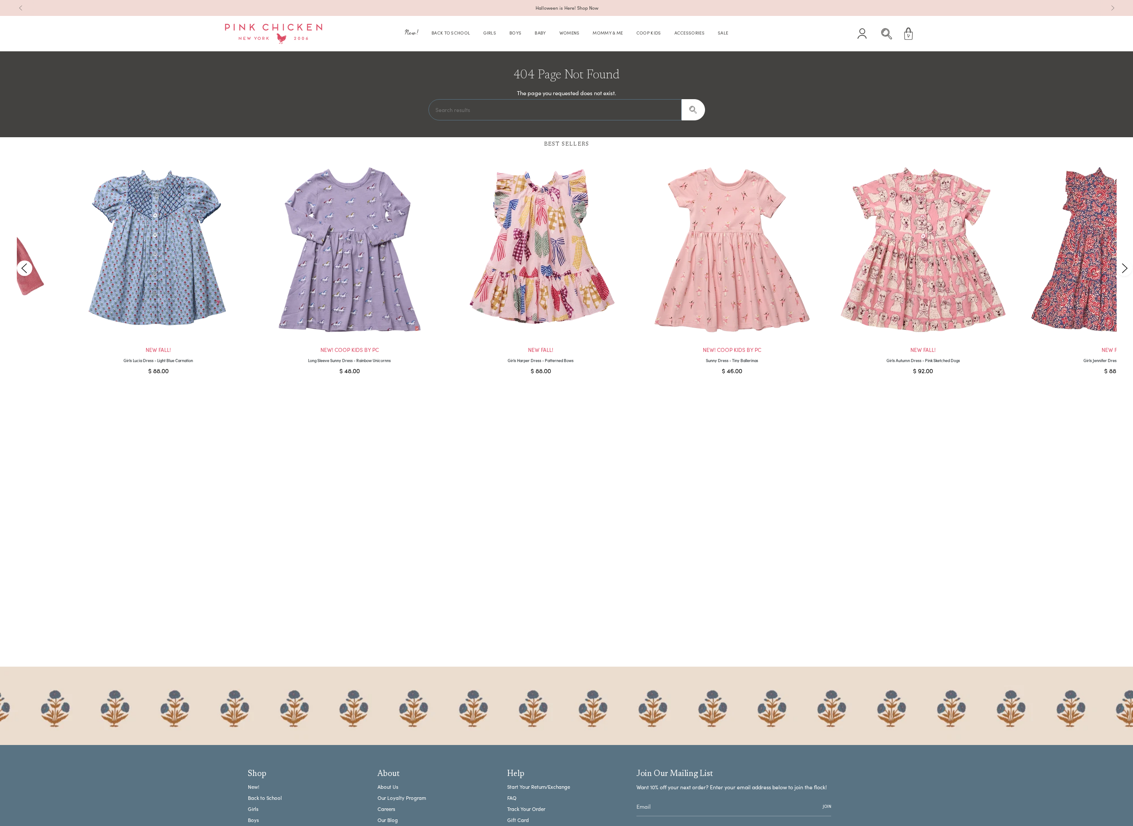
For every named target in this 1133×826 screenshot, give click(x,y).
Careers (386, 809)
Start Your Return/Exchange (538, 787)
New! (253, 787)
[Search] (693, 109)
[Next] (1113, 8)
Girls (253, 809)
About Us (388, 787)
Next (1124, 268)
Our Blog (388, 820)
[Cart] (908, 33)
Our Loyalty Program (402, 798)
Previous (24, 268)
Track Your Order (526, 809)
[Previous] (21, 8)
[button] (411, 33)
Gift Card (518, 820)
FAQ (511, 798)
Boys (253, 820)
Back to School (265, 798)
